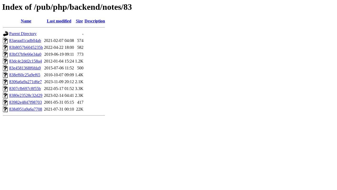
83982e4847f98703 (25, 102)
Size (79, 21)
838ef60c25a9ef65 (24, 75)
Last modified (59, 21)
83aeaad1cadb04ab (25, 40)
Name (26, 21)
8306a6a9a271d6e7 (25, 81)
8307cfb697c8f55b (25, 88)
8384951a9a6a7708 (25, 109)
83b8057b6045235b (26, 47)
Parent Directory (23, 33)
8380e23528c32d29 (25, 95)
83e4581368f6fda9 (25, 68)
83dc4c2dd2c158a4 (25, 61)
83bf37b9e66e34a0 (25, 54)
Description (95, 21)
